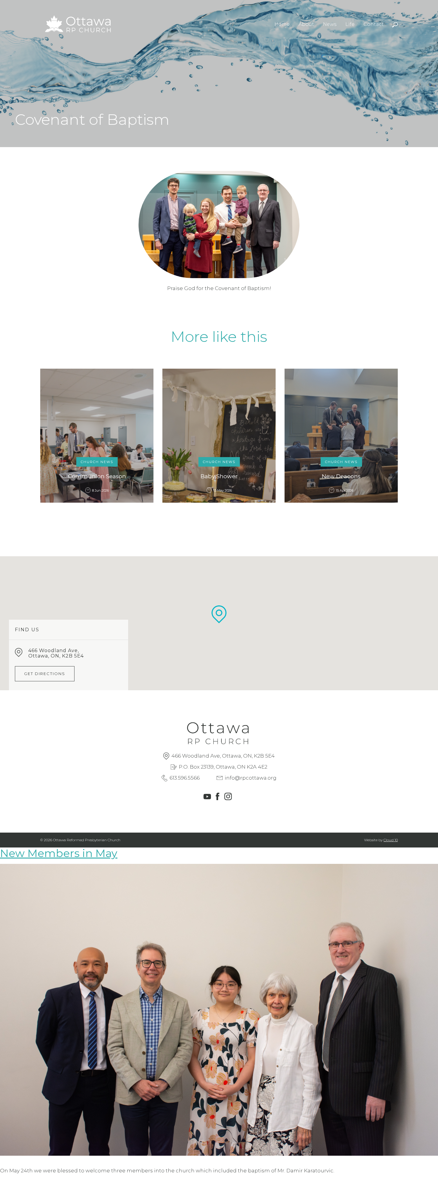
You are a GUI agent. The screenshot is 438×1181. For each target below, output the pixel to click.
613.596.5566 (185, 778)
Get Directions (44, 673)
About (306, 24)
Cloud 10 (390, 840)
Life (350, 24)
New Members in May (58, 853)
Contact (374, 24)
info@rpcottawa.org (251, 778)
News (329, 24)
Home (282, 24)
